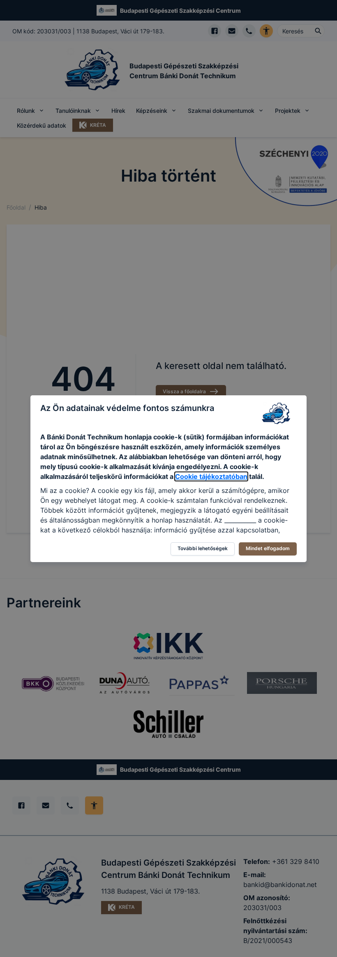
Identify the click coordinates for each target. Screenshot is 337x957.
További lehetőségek (203, 548)
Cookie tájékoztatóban (211, 476)
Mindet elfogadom (268, 548)
